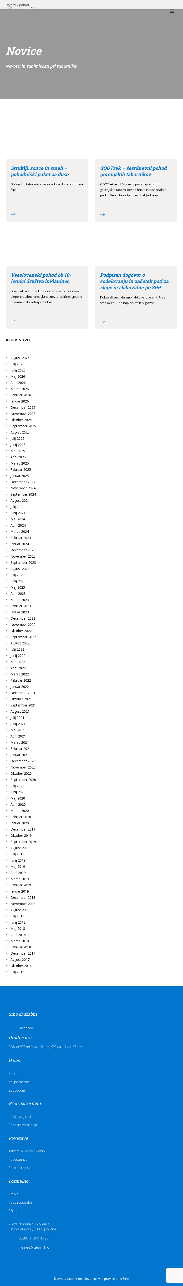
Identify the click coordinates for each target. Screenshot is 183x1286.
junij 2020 (17, 792)
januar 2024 (19, 544)
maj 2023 (17, 587)
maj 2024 (17, 519)
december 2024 (22, 482)
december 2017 (22, 953)
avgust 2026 (20, 357)
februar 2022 (20, 680)
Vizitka (13, 1194)
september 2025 (23, 426)
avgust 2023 (20, 568)
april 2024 (18, 525)
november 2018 (23, 903)
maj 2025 (17, 451)
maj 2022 (17, 661)
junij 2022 (17, 655)
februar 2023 (20, 606)
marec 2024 (19, 531)
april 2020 (18, 804)
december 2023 (22, 550)
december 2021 (22, 692)
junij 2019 (17, 860)
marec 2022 (19, 674)
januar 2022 (19, 686)
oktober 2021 (21, 699)
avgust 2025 (20, 432)
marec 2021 (19, 742)
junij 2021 (17, 723)
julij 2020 (17, 786)
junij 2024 (17, 513)
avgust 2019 (20, 848)
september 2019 (23, 841)
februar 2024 (20, 537)
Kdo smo (16, 1073)
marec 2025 (19, 463)
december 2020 (22, 761)
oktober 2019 (21, 835)
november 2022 (23, 624)
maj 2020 (17, 798)
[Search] (150, 11)
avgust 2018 (20, 910)
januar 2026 (19, 401)
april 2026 (18, 382)
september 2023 (23, 562)
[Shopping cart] (158, 11)
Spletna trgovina (21, 1168)
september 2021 (23, 705)
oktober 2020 (21, 773)
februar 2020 (20, 817)
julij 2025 (17, 438)
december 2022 (22, 618)
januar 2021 (19, 755)
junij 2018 (17, 922)
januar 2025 (19, 475)
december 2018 (22, 897)
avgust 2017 (20, 959)
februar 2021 (20, 748)
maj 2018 (17, 928)
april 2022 (18, 668)
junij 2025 (17, 444)
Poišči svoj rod (20, 1116)
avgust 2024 (20, 500)
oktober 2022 (21, 630)
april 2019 (18, 872)
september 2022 (23, 637)
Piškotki (14, 1210)
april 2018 (18, 934)
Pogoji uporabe (20, 1202)
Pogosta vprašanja (23, 1125)
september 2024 (23, 494)
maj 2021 (17, 730)
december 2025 (22, 407)
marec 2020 (19, 810)
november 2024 (23, 488)
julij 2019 (17, 854)
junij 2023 (17, 581)
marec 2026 (19, 389)
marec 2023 (19, 599)
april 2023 (18, 593)
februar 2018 (20, 947)
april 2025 (18, 457)
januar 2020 (19, 823)
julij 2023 (17, 575)
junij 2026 (17, 370)
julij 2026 (17, 364)
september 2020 (23, 779)
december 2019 (22, 829)
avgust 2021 (20, 711)
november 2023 (23, 556)
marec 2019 (19, 879)
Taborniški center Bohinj (27, 1151)
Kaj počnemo (19, 1082)
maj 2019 (17, 866)
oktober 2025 (21, 420)
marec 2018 (19, 941)
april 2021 (18, 736)
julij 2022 (17, 649)
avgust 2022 (20, 643)
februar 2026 (20, 395)
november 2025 (23, 413)
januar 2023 (19, 612)
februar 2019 (20, 885)
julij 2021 (17, 717)
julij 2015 (17, 972)
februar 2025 (20, 469)
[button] (172, 11)
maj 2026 (17, 376)
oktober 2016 (21, 965)
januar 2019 (19, 891)
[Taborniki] (31, 11)
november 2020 (23, 767)
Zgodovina (17, 1090)
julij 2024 (17, 506)
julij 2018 (17, 916)
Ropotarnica (18, 1159)
